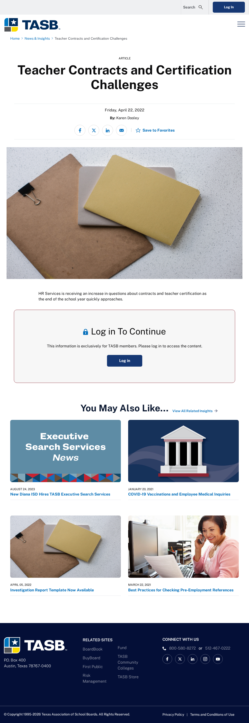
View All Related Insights (192, 411)
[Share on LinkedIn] (107, 130)
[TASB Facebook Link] (167, 659)
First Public (93, 666)
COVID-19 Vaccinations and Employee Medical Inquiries (179, 494)
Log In (229, 7)
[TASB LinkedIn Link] (192, 659)
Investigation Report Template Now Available (52, 590)
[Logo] (35, 25)
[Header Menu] (241, 24)
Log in (124, 360)
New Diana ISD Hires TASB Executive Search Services (60, 494)
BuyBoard (91, 658)
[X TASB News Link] (180, 659)
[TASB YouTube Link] (218, 659)
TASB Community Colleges (128, 662)
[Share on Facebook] (79, 130)
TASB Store (128, 677)
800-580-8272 (182, 648)
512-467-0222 (217, 648)
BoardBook (93, 649)
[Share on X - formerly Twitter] (93, 130)
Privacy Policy (173, 714)
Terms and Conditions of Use (212, 714)
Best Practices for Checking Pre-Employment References (180, 590)
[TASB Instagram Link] (205, 659)
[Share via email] (121, 130)
